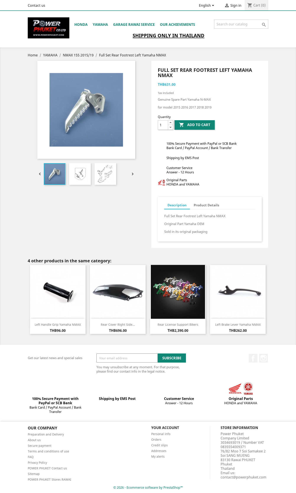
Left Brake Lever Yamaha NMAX (238, 324)
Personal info (160, 434)
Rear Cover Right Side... (118, 324)
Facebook (253, 358)
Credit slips (159, 445)
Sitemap (34, 474)
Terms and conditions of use (48, 451)
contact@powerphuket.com (243, 477)
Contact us (36, 5)
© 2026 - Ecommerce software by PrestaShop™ (148, 487)
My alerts (158, 456)
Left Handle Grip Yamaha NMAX (58, 324)
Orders (156, 439)
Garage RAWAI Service (134, 24)
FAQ (31, 457)
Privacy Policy (37, 462)
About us (34, 440)
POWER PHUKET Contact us (47, 468)
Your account (165, 427)
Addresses (158, 451)
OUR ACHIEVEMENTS (177, 24)
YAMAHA (100, 24)
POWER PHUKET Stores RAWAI (49, 479)
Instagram (263, 358)
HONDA (81, 24)
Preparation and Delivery (46, 434)
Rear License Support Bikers (178, 324)
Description (177, 205)
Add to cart (194, 124)
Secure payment (39, 446)
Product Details (206, 205)
